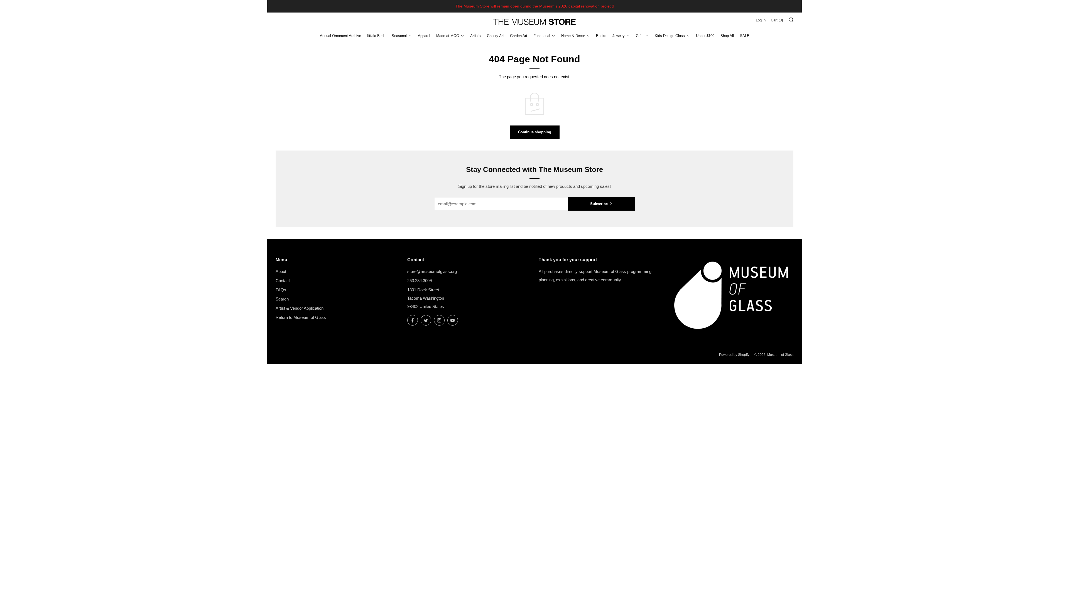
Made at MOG (447, 36)
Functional (541, 36)
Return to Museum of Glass (301, 317)
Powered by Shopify (734, 355)
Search (282, 299)
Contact (283, 280)
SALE (744, 36)
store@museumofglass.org (432, 271)
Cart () (777, 20)
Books (601, 36)
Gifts (640, 36)
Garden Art (518, 36)
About (281, 271)
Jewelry (618, 36)
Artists (475, 36)
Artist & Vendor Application (299, 308)
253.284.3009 (419, 280)
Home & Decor (573, 36)
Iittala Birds (376, 36)
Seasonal (399, 36)
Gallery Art (495, 36)
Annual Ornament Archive (340, 36)
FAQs (281, 289)
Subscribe (599, 204)
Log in (761, 20)
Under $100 (705, 36)
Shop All (727, 36)
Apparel (424, 36)
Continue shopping (534, 132)
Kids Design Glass (670, 36)
